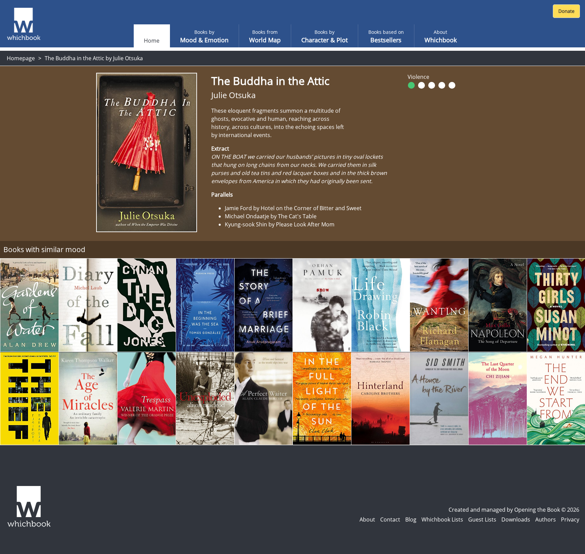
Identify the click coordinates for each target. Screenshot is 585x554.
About (367, 519)
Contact (390, 519)
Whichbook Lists (442, 519)
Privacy (570, 519)
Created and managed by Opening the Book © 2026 (514, 509)
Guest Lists (482, 519)
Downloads (515, 519)
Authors (545, 519)
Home (151, 40)
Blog (410, 519)
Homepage (21, 58)
